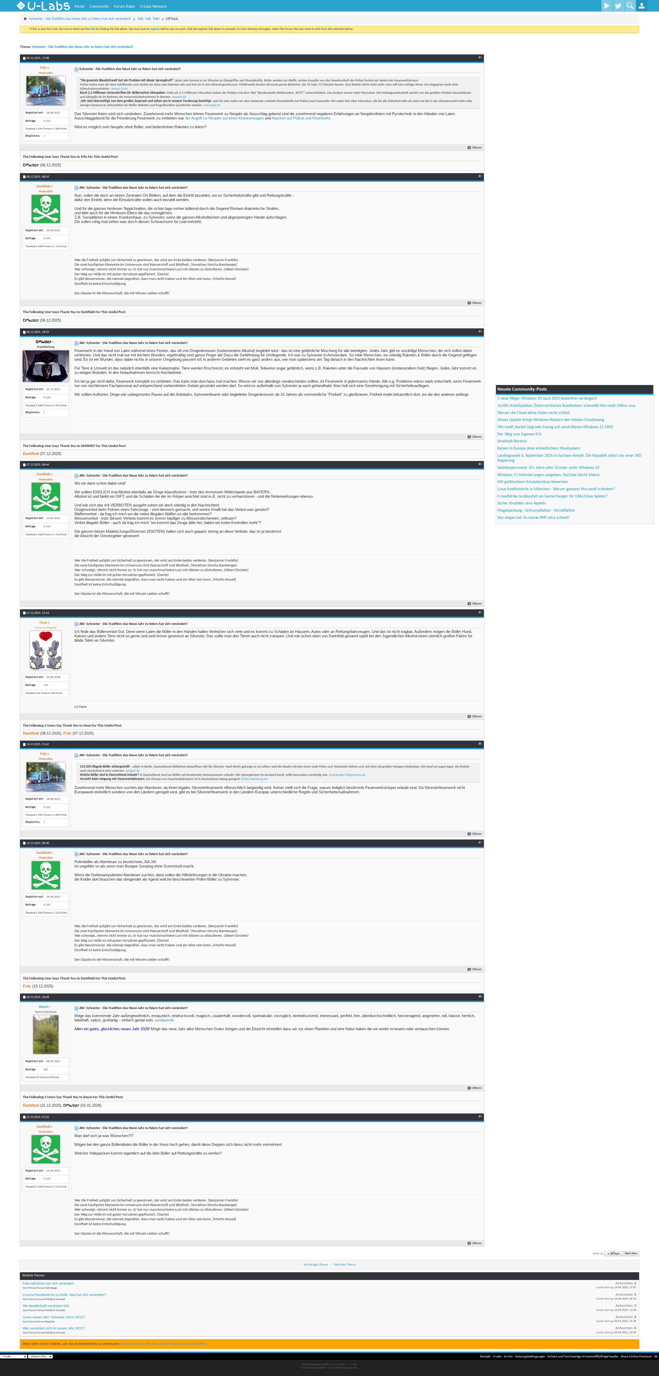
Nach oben (631, 1253)
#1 (480, 57)
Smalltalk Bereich (512, 441)
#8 (480, 996)
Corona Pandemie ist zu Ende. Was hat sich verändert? (64, 1295)
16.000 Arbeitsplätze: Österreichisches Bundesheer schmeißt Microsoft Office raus (566, 406)
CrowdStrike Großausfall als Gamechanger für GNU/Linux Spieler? (552, 496)
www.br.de (179, 97)
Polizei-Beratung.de (254, 779)
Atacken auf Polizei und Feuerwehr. (301, 118)
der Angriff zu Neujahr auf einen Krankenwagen (224, 118)
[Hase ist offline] (46, 650)
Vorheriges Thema (316, 1264)
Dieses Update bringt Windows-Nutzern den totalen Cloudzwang (550, 420)
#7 (480, 842)
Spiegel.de (133, 770)
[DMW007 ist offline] (46, 366)
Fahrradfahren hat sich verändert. (49, 1284)
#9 (480, 1116)
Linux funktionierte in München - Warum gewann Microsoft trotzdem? (556, 489)
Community (99, 7)
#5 (480, 612)
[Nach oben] (656, 1356)
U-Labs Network (153, 7)
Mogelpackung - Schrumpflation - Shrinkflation (536, 511)
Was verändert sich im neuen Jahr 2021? (54, 1328)
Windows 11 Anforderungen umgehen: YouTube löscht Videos (548, 475)
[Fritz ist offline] (46, 90)
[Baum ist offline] (46, 1034)
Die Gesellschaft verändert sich (46, 1306)
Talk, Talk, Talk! (148, 19)
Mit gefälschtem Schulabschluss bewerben (532, 482)
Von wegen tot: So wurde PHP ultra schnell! (533, 518)
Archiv (508, 1356)
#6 (480, 743)
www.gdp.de (211, 105)
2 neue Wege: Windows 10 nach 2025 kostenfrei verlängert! (547, 399)
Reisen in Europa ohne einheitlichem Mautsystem (538, 448)
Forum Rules (124, 7)
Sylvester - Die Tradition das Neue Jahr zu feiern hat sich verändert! (80, 19)
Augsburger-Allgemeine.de (347, 775)
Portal (79, 7)
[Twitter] (618, 5)
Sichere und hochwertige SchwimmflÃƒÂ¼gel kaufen (583, 1356)
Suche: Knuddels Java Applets (521, 503)
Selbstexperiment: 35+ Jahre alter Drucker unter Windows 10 (548, 468)
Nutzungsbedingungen (530, 1356)
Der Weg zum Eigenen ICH (519, 434)
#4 (480, 464)
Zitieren (477, 148)
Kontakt (485, 1356)
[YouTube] (607, 5)
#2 (480, 176)
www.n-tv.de (119, 88)
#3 (480, 331)
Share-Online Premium (636, 1356)
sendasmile (164, 1020)
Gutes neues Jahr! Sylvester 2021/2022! (54, 1317)
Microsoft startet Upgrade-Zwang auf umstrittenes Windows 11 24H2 (555, 427)
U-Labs (497, 1356)
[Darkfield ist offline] (46, 209)
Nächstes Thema (344, 1264)
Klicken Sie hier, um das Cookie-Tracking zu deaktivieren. (164, 1344)
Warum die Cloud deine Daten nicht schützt (533, 413)
